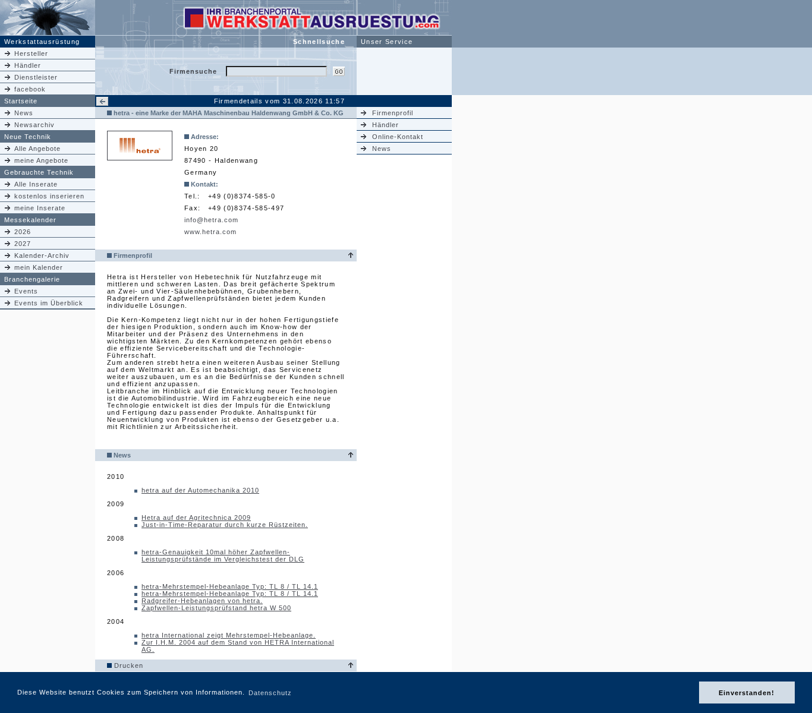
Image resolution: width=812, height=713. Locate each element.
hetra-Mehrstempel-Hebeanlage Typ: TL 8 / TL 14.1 (229, 586)
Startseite (20, 101)
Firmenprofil (392, 112)
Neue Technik (27, 136)
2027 (22, 243)
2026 (22, 231)
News (23, 112)
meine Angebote (41, 160)
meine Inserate (39, 208)
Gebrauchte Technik (39, 172)
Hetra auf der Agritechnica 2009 (196, 517)
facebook (30, 89)
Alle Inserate (36, 184)
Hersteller (31, 53)
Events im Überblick (48, 303)
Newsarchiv (34, 124)
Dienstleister (36, 77)
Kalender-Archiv (42, 255)
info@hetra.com (211, 219)
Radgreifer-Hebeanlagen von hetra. (202, 600)
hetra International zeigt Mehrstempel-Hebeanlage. (228, 635)
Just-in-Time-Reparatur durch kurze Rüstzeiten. (224, 524)
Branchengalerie (32, 279)
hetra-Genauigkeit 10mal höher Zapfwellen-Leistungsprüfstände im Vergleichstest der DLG (222, 555)
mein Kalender (38, 267)
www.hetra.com (210, 231)
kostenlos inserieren (49, 196)
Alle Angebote (37, 148)
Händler (27, 65)
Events (26, 291)
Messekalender (30, 219)
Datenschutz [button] (270, 692)
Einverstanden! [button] (747, 692)
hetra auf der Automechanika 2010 (200, 490)
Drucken (128, 665)
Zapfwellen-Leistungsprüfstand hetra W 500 (216, 607)
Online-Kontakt (397, 136)
